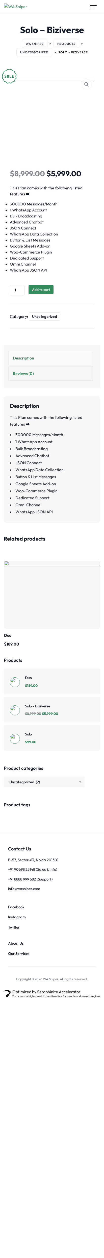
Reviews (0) (23, 373)
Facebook (16, 907)
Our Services (18, 953)
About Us (15, 943)
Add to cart (41, 289)
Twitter (14, 927)
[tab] (51, 358)
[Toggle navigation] (93, 7)
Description (23, 357)
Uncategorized (44, 316)
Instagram (17, 917)
